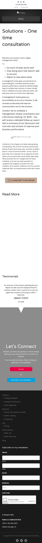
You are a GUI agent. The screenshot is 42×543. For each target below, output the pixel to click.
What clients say (10, 436)
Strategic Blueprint (11, 398)
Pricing (6, 426)
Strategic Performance (12, 402)
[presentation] (19, 499)
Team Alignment (10, 405)
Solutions (5, 395)
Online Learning (10, 416)
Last (3, 469)
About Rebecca (7, 430)
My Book (5, 409)
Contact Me (24, 7)
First (4, 461)
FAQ (3, 423)
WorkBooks (8, 419)
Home (16, 7)
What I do (7, 433)
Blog (4, 440)
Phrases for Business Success (15, 412)
